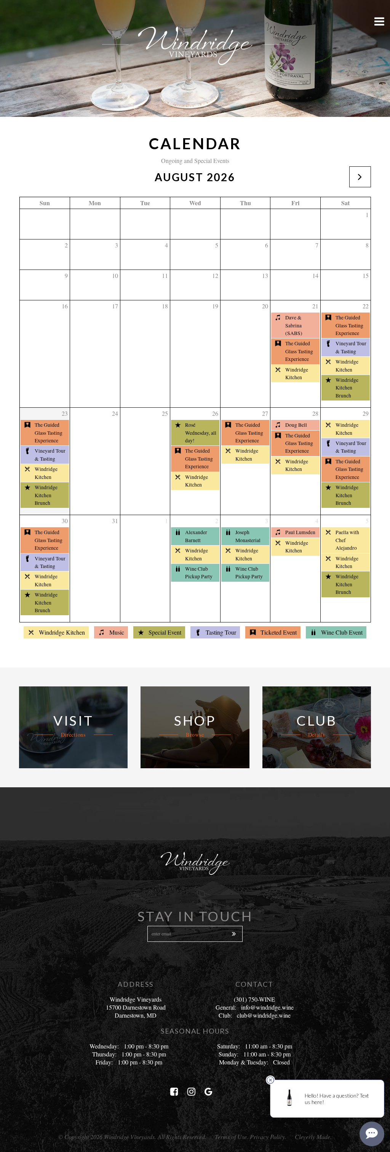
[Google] (209, 1091)
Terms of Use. (231, 1137)
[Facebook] (174, 1091)
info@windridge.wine (267, 1007)
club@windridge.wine (264, 1015)
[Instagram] (191, 1091)
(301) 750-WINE (254, 999)
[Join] (233, 934)
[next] (360, 176)
